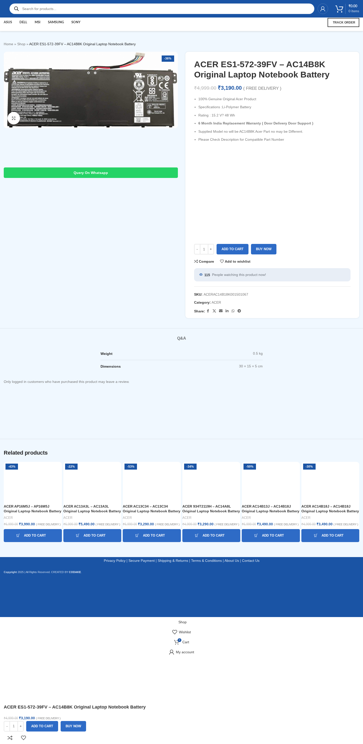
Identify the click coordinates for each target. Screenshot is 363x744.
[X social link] (214, 311)
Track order (344, 22)
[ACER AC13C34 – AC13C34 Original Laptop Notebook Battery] (152, 482)
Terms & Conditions (206, 561)
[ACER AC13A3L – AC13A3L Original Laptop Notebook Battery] (92, 482)
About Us (232, 561)
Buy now (263, 249)
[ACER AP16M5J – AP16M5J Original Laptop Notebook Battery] (33, 482)
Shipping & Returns (173, 561)
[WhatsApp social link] (233, 311)
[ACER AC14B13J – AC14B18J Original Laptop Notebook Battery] (271, 482)
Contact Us (250, 561)
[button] (33, 535)
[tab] (181, 335)
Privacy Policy (114, 561)
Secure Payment (141, 561)
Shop (21, 44)
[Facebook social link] (208, 311)
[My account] (323, 9)
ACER (216, 302)
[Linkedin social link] (227, 311)
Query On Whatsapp (91, 173)
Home (8, 44)
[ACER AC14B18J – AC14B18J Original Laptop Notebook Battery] (330, 482)
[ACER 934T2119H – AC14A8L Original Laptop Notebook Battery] (211, 482)
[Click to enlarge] (13, 118)
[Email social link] (221, 311)
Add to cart (232, 249)
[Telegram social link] (239, 311)
